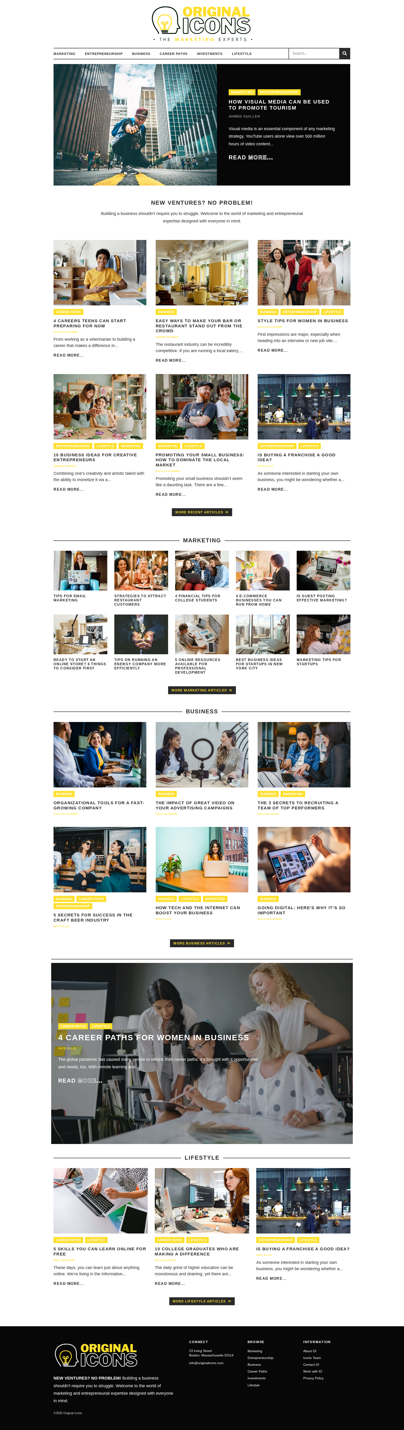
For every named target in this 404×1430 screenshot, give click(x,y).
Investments (210, 54)
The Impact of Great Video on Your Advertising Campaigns (195, 805)
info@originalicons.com (206, 1363)
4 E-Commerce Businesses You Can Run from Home (259, 600)
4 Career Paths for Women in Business (153, 1037)
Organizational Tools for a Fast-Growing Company (99, 805)
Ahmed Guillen (244, 116)
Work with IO (312, 1371)
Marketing (65, 54)
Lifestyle (242, 54)
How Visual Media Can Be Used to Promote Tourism (279, 105)
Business (141, 54)
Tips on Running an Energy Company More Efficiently (140, 664)
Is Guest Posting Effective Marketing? (322, 598)
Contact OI (311, 1364)
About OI (309, 1351)
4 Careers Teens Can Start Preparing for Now (90, 323)
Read (251, 157)
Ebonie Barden (167, 337)
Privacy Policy (313, 1378)
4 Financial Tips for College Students (197, 598)
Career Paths (174, 54)
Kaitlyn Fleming (66, 332)
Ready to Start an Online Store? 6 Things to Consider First (80, 664)
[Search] (344, 53)
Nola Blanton (166, 814)
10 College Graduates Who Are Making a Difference (197, 1251)
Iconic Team (312, 1358)
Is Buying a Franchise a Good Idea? (303, 1249)
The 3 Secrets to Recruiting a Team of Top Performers (298, 805)
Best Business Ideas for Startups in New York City (259, 664)
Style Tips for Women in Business (303, 320)
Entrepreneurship (104, 54)
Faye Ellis (265, 466)
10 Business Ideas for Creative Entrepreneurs (95, 457)
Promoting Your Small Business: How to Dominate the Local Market (200, 460)
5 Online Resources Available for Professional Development (197, 666)
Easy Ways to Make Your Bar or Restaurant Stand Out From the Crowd (199, 325)
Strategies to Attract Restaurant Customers (140, 600)
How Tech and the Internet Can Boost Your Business (198, 910)
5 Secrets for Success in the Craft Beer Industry (93, 917)
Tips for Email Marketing (70, 598)
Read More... (69, 355)
